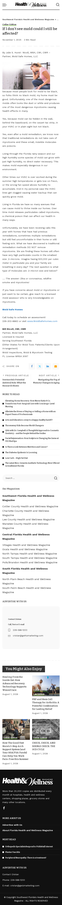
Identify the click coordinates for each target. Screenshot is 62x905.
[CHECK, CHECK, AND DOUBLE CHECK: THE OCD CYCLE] (46, 729)
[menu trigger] (5, 5)
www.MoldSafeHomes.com (42, 321)
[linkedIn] (48, 366)
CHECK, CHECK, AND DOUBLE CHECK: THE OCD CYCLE (43, 746)
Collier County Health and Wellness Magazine (30, 506)
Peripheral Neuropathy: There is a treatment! (25, 858)
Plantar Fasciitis (12, 852)
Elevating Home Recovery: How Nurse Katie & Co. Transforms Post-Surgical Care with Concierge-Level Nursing (30, 404)
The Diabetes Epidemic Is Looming (21, 452)
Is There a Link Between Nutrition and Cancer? (26, 447)
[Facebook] (32, 366)
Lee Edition (38, 694)
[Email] (55, 366)
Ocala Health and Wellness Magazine (25, 549)
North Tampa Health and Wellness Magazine (29, 553)
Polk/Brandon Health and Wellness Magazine (29, 562)
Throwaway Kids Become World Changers (24, 425)
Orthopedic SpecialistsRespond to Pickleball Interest (29, 846)
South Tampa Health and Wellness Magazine (29, 557)
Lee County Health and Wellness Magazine (28, 519)
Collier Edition (9, 24)
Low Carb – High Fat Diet (16, 458)
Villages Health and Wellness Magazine (26, 545)
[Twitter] (40, 366)
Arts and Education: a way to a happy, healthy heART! (29, 420)
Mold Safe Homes (12, 309)
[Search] (58, 5)
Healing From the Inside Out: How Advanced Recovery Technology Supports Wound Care (14, 683)
